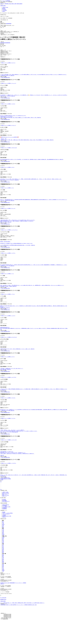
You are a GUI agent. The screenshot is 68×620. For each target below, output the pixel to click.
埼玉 (3, 522)
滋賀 (3, 532)
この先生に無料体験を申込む (5, 77)
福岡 (3, 564)
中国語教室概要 (12, 582)
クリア (1, 55)
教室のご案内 (14, 3)
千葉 (3, 523)
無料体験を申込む (3, 14)
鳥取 (3, 554)
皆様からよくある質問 (33, 602)
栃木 (3, 526)
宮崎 (3, 569)
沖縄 (3, 571)
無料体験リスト (3, 2)
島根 (3, 555)
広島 (3, 557)
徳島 (3, 559)
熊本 (3, 567)
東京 (3, 521)
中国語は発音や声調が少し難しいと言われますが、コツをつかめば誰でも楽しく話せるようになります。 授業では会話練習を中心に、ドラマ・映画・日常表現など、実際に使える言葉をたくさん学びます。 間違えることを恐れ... (17, 221)
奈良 (3, 533)
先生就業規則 (4, 508)
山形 (3, 541)
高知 (3, 562)
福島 (3, 542)
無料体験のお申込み (8, 3)
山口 (3, 558)
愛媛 (3, 561)
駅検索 (10, 23)
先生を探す (4, 9)
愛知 (3, 552)
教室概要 (3, 512)
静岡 (3, 551)
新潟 (3, 544)
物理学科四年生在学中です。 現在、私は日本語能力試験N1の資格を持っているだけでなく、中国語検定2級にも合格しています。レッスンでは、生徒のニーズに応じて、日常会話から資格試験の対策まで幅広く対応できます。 (34, 328)
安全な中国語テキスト (6, 501)
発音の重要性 (4, 500)
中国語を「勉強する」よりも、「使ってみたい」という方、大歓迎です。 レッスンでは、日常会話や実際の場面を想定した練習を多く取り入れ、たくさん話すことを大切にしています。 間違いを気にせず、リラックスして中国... (18, 431)
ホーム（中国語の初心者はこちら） (6, 602)
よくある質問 (4, 10)
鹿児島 (3, 570)
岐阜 (3, 550)
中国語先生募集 (3, 5)
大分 (3, 568)
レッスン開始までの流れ (6, 506)
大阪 (3, 529)
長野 (3, 549)
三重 (3, 531)
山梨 (3, 548)
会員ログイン (2, 3)
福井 (3, 547)
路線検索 (7, 23)
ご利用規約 (24, 582)
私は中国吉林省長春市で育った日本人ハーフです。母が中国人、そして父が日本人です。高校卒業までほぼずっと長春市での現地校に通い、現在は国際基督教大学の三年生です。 (31, 159)
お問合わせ (2, 583)
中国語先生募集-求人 (5, 504)
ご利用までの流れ (5, 7)
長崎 (3, 566)
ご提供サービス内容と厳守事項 (7, 513)
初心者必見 (4, 499)
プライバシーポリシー (18, 582)
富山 (3, 545)
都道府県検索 (2, 42)
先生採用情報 (4, 505)
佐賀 (3, 565)
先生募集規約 (4, 507)
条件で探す (2, 43)
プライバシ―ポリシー (20, 604)
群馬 (3, 527)
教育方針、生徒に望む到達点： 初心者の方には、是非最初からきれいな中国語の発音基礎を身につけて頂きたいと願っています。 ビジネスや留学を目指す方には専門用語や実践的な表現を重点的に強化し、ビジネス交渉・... (17, 243)
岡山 (3, 556)
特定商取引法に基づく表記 (4, 582)
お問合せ (3, 11)
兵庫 (3, 530)
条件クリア (2, 22)
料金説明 (3, 8)
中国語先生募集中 (19, 3)
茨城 (3, 525)
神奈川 (3, 524)
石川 (3, 546)
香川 (3, 560)
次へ (1, 489)
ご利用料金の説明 (20, 602)
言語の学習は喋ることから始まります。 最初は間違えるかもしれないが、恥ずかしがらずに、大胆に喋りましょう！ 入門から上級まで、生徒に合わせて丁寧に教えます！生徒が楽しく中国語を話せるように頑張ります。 (17, 453)
